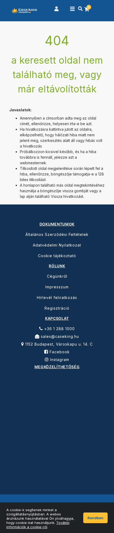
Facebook (59, 352)
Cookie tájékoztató (57, 255)
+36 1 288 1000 (59, 328)
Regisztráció (57, 308)
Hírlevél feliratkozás (57, 297)
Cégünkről (57, 276)
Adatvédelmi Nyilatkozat (57, 245)
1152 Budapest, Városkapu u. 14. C (58, 344)
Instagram (59, 359)
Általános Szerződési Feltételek (57, 234)
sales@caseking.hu (59, 336)
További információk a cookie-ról (37, 524)
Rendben (95, 518)
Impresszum (57, 287)
